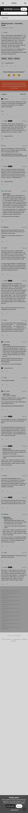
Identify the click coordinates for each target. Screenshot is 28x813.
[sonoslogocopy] (14, 3)
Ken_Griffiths (7, 342)
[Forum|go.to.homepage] (11, 9)
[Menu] (2, 3)
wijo (4, 145)
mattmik (5, 32)
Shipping (4, 58)
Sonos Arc (16, 58)
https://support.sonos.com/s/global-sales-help (12, 405)
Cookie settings (16, 639)
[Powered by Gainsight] (14, 636)
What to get (5, 18)
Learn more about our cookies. (17, 803)
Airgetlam (6, 99)
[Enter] (2, 13)
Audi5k (5, 248)
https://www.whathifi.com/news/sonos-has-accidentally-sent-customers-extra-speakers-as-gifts (14, 154)
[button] (2, 9)
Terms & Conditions (6, 639)
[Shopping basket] (25, 3)
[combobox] (14, 13)
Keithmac (6, 227)
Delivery (10, 58)
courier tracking (7, 191)
